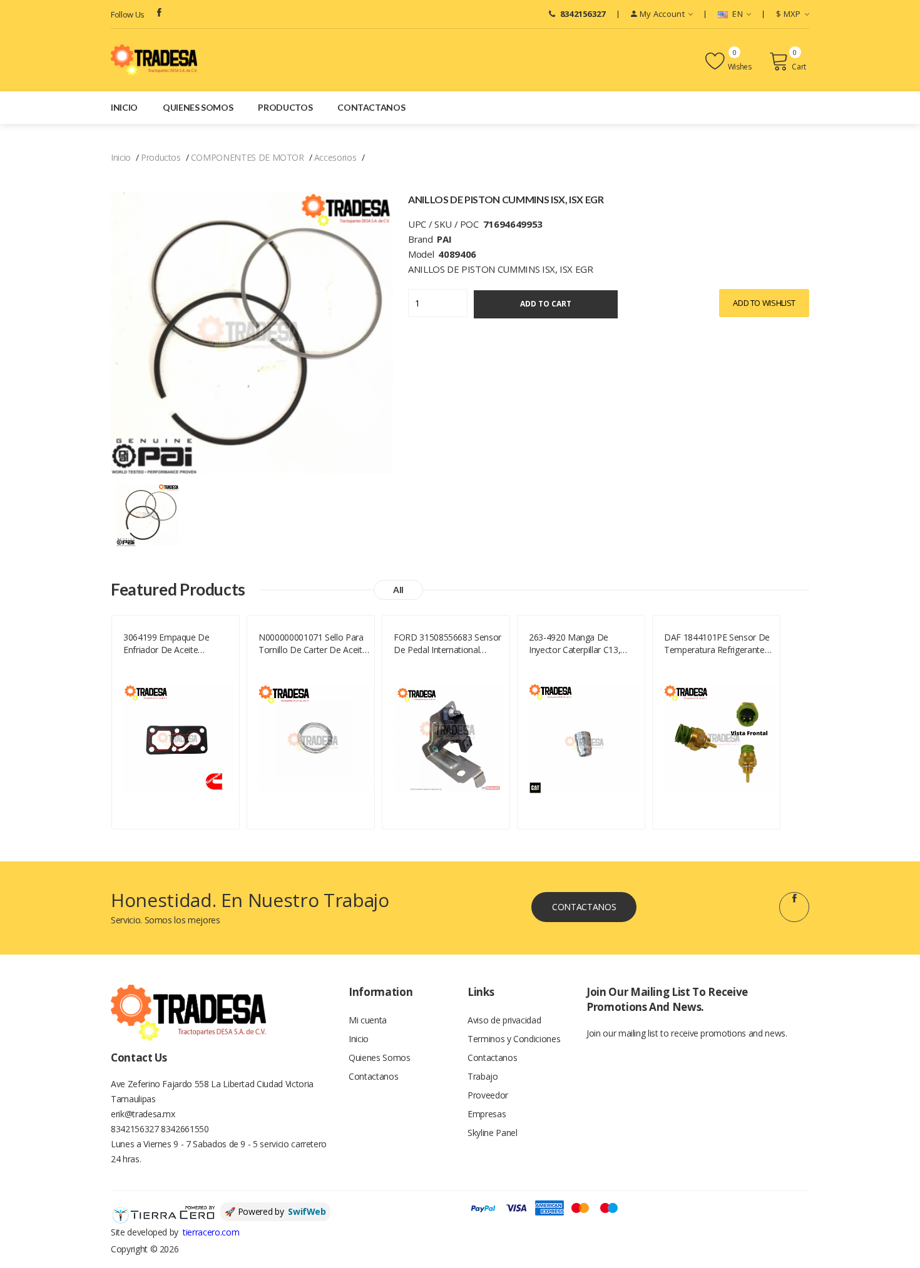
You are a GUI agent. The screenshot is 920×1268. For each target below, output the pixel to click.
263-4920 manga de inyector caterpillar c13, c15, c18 (574, 643)
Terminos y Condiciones (514, 1039)
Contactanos (371, 107)
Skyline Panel (492, 1133)
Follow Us (128, 14)
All (398, 589)
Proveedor (488, 1095)
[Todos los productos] (147, 514)
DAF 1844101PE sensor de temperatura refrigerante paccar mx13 (717, 643)
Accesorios (335, 157)
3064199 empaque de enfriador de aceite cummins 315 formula (167, 643)
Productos (285, 107)
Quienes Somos (198, 107)
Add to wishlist (764, 302)
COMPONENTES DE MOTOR (247, 157)
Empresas (487, 1114)
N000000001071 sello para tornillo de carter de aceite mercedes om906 (312, 643)
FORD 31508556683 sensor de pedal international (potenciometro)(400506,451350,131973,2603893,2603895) (449, 643)
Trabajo (483, 1076)
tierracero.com (211, 1232)
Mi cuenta (368, 1020)
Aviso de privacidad (504, 1020)
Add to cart (545, 303)
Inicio (124, 107)
